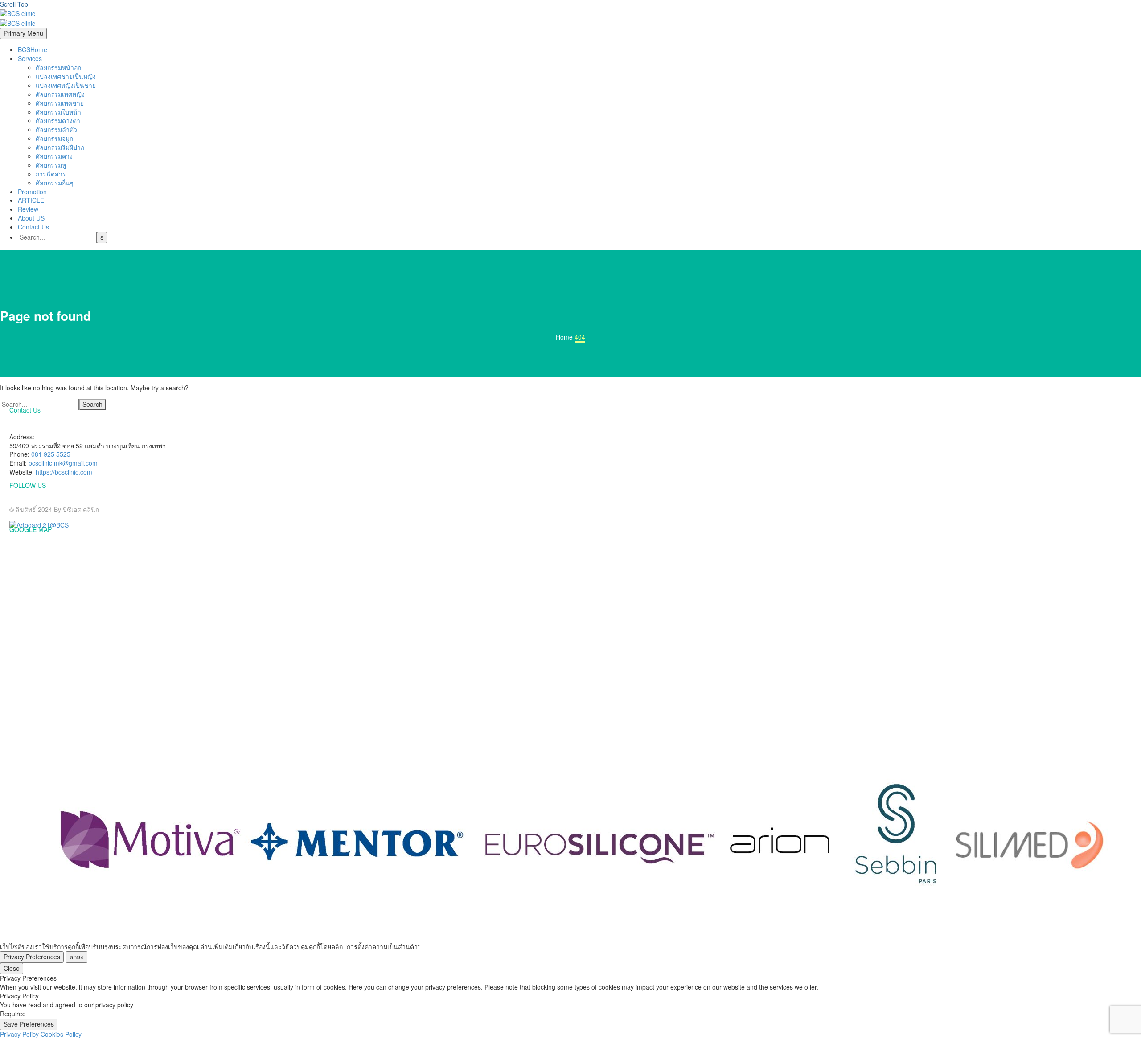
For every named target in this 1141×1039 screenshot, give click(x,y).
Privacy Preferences (32, 956)
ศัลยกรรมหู (51, 164)
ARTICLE (31, 200)
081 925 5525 (50, 454)
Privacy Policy (19, 1034)
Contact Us (33, 226)
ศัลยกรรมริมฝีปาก (60, 147)
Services (30, 58)
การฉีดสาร (51, 173)
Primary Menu (23, 33)
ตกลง (76, 956)
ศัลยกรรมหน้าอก (58, 67)
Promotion (32, 191)
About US (31, 217)
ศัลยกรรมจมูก (54, 138)
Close (12, 968)
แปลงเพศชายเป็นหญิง (66, 76)
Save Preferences (29, 1023)
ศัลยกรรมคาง (54, 155)
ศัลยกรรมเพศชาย (60, 102)
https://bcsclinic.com (64, 471)
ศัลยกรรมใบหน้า (58, 111)
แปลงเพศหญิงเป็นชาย (66, 85)
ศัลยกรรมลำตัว (56, 129)
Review (28, 209)
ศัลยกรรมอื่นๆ (55, 182)
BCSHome (32, 49)
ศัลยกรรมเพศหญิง (60, 94)
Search (92, 404)
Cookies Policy (61, 1034)
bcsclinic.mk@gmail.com (63, 462)
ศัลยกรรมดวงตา (58, 120)
